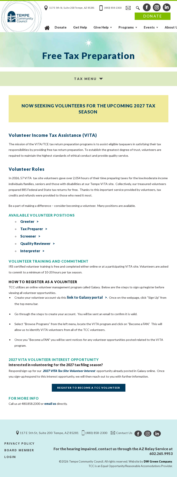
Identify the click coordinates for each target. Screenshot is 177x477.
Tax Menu (85, 79)
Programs (126, 27)
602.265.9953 (161, 453)
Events (149, 27)
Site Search (137, 7)
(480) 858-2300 (112, 7)
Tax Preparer (31, 229)
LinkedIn (167, 7)
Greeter (27, 221)
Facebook (147, 7)
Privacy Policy (19, 443)
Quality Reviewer (35, 243)
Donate (152, 16)
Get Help (80, 27)
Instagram (157, 7)
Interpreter (30, 251)
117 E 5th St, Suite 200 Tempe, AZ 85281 (72, 7)
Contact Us (128, 7)
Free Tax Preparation (88, 55)
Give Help (101, 27)
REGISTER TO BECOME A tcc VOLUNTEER (88, 387)
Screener (28, 236)
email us (50, 403)
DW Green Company (158, 461)
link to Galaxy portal (85, 297)
